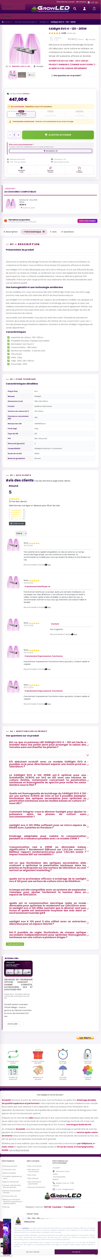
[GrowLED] (50, 8)
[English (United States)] (92, 2)
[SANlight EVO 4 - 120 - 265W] (13, 544)
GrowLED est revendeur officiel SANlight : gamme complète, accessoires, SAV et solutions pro (18, 984)
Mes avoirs (32, 1175)
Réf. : (52, 38)
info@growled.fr (68, 1189)
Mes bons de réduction (36, 1187)
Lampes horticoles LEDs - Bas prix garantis (12, 1186)
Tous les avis (40, 480)
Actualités (19, 994)
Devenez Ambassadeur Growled (12, 1192)
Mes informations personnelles (34, 1183)
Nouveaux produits (10, 1166)
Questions (68, 231)
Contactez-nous (9, 1170)
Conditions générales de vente (12, 1177)
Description (12, 231)
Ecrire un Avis (18, 524)
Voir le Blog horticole (19, 1150)
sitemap (6, 1207)
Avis (54, 231)
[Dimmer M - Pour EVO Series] (12, 204)
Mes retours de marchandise (33, 1171)
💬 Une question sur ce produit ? (66, 75)
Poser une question (15, 944)
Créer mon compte (87, 221)
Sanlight (40, 66)
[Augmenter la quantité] (18, 134)
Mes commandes (35, 1166)
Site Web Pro (50, 151)
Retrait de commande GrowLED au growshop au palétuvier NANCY (12, 1202)
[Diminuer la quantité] (10, 134)
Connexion (82, 2)
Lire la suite (12, 1024)
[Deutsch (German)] (96, 2)
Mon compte (33, 1161)
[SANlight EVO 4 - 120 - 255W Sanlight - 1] (12, 75)
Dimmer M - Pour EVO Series (28, 201)
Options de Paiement (11, 1182)
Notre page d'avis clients (58, 480)
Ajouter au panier (29, 208)
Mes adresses (33, 1178)
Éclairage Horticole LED (16, 997)
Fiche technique (34, 231)
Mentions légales (9, 1173)
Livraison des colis (10, 1196)
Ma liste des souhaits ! (66, 2)
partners (25, 1228)
